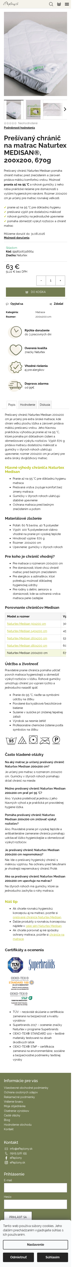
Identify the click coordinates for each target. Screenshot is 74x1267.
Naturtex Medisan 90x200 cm (26, 623)
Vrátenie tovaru (13, 1101)
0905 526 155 (18, 1153)
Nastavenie (35, 1244)
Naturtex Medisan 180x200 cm (27, 645)
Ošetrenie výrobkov (16, 1110)
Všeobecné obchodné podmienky (26, 1087)
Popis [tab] (11, 404)
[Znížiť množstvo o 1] (41, 280)
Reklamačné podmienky (19, 1097)
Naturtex (22, 255)
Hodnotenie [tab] (27, 404)
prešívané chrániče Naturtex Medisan (37, 917)
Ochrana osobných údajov (21, 1092)
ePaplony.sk (17, 1162)
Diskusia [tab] (45, 404)
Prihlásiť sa (18, 1217)
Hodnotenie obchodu (18, 1124)
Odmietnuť (18, 1257)
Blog (7, 1120)
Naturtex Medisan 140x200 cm (27, 631)
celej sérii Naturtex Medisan (44, 926)
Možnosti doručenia (16, 237)
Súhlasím (53, 1257)
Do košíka (38, 292)
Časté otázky (12, 1115)
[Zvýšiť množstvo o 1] (60, 280)
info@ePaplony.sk (21, 1148)
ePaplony (16, 1157)
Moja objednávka (14, 1106)
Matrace (40, 312)
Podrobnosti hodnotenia (19, 127)
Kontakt (8, 1129)
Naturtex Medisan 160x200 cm (27, 638)
